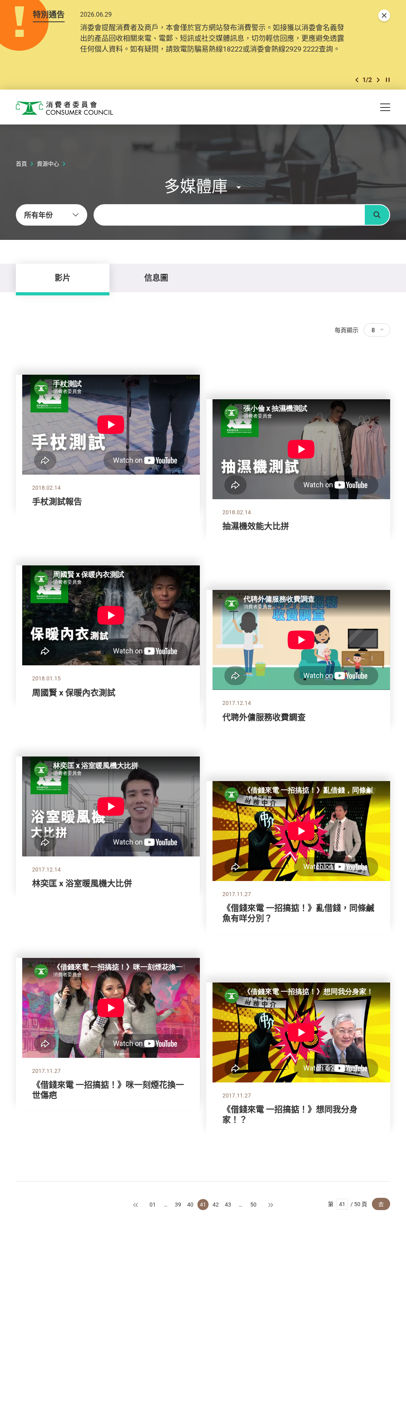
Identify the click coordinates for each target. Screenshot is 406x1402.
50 (253, 1204)
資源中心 (48, 163)
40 (190, 1204)
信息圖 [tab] (156, 277)
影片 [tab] (63, 277)
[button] (356, 79)
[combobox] (51, 215)
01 (152, 1204)
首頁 (21, 163)
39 (178, 1204)
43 (228, 1204)
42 (216, 1204)
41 (203, 1204)
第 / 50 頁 (347, 1204)
